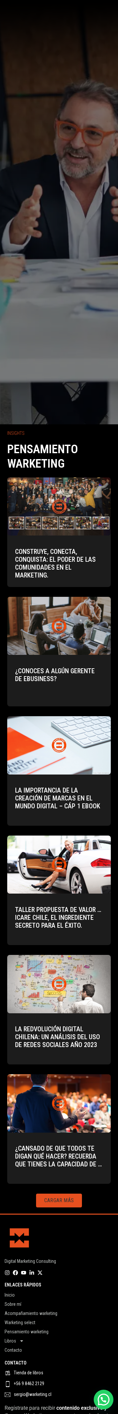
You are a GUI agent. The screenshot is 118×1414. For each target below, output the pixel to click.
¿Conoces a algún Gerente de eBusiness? (55, 675)
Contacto (13, 1350)
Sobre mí (13, 1304)
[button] (59, 1200)
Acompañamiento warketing (31, 1313)
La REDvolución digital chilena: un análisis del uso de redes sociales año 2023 (57, 1037)
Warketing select (20, 1322)
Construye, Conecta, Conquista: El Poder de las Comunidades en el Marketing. (55, 563)
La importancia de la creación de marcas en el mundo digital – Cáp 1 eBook (57, 798)
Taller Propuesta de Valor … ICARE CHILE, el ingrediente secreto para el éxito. (58, 917)
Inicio (10, 1295)
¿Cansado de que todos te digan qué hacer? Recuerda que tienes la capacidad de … (58, 1156)
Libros (10, 1340)
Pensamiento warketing (27, 1331)
